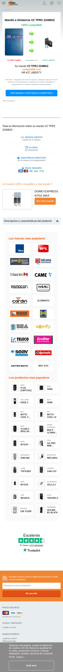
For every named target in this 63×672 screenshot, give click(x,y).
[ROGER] (20, 313)
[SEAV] (20, 353)
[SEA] (20, 326)
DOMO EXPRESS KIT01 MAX (46, 193)
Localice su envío (9, 627)
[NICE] (20, 248)
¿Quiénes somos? (9, 638)
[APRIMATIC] (43, 353)
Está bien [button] (31, 665)
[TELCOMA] (43, 261)
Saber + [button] (20, 656)
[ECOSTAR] (43, 340)
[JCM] (20, 261)
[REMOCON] (20, 287)
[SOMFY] (43, 326)
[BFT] (43, 248)
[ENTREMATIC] (20, 366)
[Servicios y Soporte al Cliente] (51, 3)
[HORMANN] (43, 313)
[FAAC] (43, 287)
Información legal (9, 641)
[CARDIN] (20, 300)
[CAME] (43, 274)
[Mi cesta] (59, 3)
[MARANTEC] (20, 274)
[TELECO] (20, 340)
